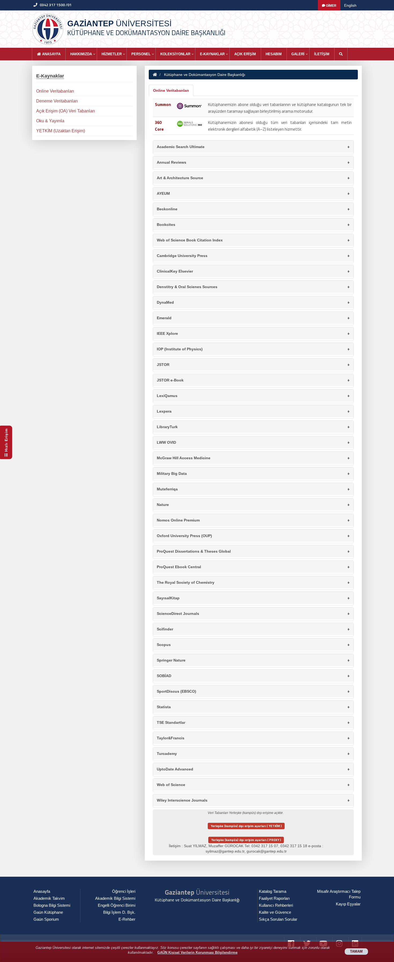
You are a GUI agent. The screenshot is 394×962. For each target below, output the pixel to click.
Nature (253, 504)
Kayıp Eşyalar (348, 904)
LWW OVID (253, 442)
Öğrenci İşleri (123, 891)
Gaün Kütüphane (48, 912)
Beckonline (253, 209)
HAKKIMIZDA (81, 54)
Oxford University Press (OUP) (253, 536)
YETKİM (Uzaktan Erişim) (60, 130)
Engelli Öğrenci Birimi (116, 905)
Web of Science (253, 784)
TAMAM (356, 951)
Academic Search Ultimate (253, 147)
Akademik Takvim (49, 898)
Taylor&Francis (253, 738)
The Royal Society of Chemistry (253, 582)
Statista (253, 707)
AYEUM (253, 193)
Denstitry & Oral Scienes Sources (253, 287)
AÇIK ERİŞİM (245, 54)
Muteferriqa (253, 489)
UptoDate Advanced (253, 769)
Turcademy (253, 753)
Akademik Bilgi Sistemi (115, 898)
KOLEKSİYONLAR (175, 54)
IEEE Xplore (253, 333)
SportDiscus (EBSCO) (253, 691)
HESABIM (274, 54)
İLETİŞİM (321, 54)
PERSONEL (141, 54)
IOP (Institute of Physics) (253, 349)
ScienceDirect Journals (253, 613)
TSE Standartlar (253, 722)
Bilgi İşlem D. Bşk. (119, 912)
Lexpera (253, 411)
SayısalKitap (253, 598)
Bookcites (253, 224)
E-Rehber (126, 919)
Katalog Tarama (272, 891)
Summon (163, 104)
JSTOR (253, 364)
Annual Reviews (253, 162)
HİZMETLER (112, 54)
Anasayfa (51, 54)
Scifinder (253, 629)
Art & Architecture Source (253, 178)
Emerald (253, 318)
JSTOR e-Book (253, 380)
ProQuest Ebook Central (253, 567)
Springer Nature (253, 660)
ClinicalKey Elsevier (253, 271)
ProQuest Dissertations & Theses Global (253, 551)
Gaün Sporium (46, 919)
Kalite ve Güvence (275, 912)
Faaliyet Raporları (274, 898)
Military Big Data (253, 473)
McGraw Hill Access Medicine (253, 458)
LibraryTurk (253, 427)
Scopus (253, 644)
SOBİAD (253, 676)
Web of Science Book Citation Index (253, 240)
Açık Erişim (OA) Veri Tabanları (65, 111)
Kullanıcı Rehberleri (276, 905)
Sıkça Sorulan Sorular (278, 919)
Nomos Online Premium (253, 520)
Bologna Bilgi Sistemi (52, 905)
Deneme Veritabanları (57, 101)
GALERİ (297, 54)
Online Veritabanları (171, 90)
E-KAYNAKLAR (212, 54)
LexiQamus (253, 395)
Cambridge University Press (253, 255)
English (350, 5)
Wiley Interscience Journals (253, 800)
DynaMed (253, 302)
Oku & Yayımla (50, 121)
